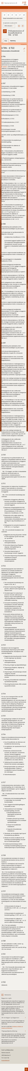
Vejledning (13, 40)
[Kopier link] (24, 48)
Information (7, 995)
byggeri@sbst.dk (5, 1060)
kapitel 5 (5, 66)
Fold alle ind (24, 44)
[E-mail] (22, 25)
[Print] (18, 25)
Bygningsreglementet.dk (10, 3)
